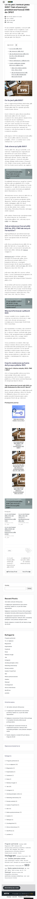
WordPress (8, 690)
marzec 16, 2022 (17, 16)
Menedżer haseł (9, 862)
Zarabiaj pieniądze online (11, 662)
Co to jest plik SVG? (15, 48)
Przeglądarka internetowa (11, 874)
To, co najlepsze (9, 641)
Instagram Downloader (22, 856)
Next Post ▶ (27, 571)
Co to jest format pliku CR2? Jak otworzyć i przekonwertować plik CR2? (23, 517)
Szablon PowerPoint (10, 671)
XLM (25, 876)
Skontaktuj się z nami (12, 887)
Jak (14, 20)
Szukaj (7, 585)
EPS (23, 266)
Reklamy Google (9, 654)
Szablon (7, 679)
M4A (30, 856)
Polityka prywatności (24, 896)
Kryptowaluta (8, 646)
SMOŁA (9, 870)
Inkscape (14, 221)
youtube (7, 693)
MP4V (21, 860)
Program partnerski (10, 638)
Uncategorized (9, 684)
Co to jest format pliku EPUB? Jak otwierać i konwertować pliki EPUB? (10, 530)
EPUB (22, 849)
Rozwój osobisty (9, 668)
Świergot (7, 682)
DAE (11, 849)
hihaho (19, 853)
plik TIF (21, 870)
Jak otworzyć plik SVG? (16, 51)
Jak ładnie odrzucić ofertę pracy (13, 601)
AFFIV (12, 18)
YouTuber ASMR (23, 844)
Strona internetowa (10, 687)
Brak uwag (10, 22)
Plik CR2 (7, 849)
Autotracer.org (9, 256)
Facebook (7, 649)
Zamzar (25, 250)
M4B (6, 858)
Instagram (7, 660)
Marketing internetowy (11, 665)
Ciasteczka (28, 847)
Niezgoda (15, 849)
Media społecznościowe (11, 676)
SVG (9, 550)
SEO (6, 673)
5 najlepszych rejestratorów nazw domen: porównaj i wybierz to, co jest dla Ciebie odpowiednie (16, 606)
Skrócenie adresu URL (17, 872)
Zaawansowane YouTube (11, 877)
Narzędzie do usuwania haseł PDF (22, 862)
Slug (6, 868)
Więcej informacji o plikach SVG (19, 60)
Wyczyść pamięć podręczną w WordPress (15, 847)
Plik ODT (26, 860)
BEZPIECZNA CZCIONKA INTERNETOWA (14, 876)
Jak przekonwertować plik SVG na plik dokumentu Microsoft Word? (19, 74)
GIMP (6, 221)
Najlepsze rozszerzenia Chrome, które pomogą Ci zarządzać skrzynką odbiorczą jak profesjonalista (19, 720)
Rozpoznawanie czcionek (11, 853)
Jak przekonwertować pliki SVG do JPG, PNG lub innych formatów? (19, 56)
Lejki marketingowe (10, 860)
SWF (6, 870)
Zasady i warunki (12, 896)
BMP (13, 846)
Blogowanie (8, 643)
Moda (6, 652)
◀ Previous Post (12, 571)
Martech (17, 860)
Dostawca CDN (18, 846)
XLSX (28, 876)
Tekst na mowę (15, 870)
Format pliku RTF (19, 865)
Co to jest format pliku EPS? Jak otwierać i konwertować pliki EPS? (10, 517)
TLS (25, 870)
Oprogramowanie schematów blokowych (15, 851)
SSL (26, 868)
